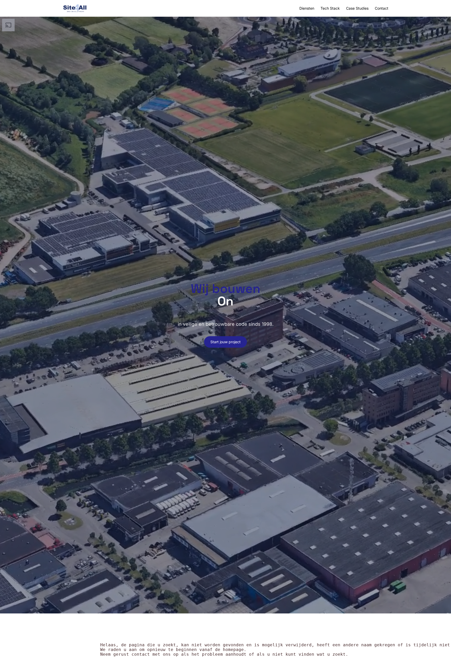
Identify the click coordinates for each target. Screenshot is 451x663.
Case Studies (357, 8)
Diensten (306, 8)
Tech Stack (330, 8)
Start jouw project (225, 342)
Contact (381, 8)
